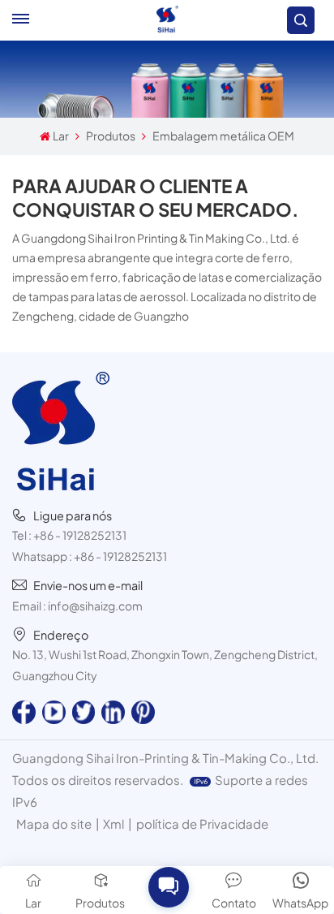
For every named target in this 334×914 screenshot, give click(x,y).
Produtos (110, 135)
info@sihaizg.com (95, 605)
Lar (61, 135)
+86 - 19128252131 (79, 535)
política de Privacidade (202, 823)
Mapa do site (54, 823)
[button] (167, 886)
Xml (113, 823)
